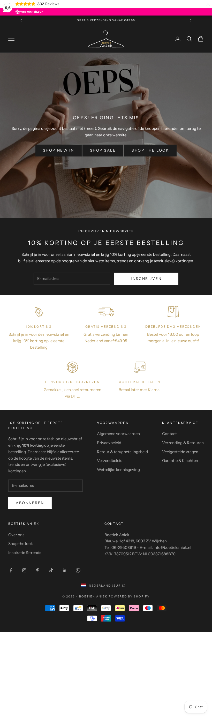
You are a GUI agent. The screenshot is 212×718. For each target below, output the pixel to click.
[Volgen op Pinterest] (37, 570)
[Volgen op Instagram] (24, 570)
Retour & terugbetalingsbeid (122, 451)
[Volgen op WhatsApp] (78, 570)
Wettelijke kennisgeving (118, 469)
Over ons (16, 534)
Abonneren (30, 502)
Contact (169, 433)
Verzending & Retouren (183, 442)
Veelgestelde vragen (180, 451)
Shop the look (150, 150)
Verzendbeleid (110, 460)
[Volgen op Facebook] (10, 570)
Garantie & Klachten (180, 460)
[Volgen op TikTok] (51, 570)
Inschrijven (146, 278)
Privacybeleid (109, 442)
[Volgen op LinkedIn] (64, 570)
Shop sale (103, 150)
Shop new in (58, 150)
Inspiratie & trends (24, 552)
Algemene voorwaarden (118, 433)
